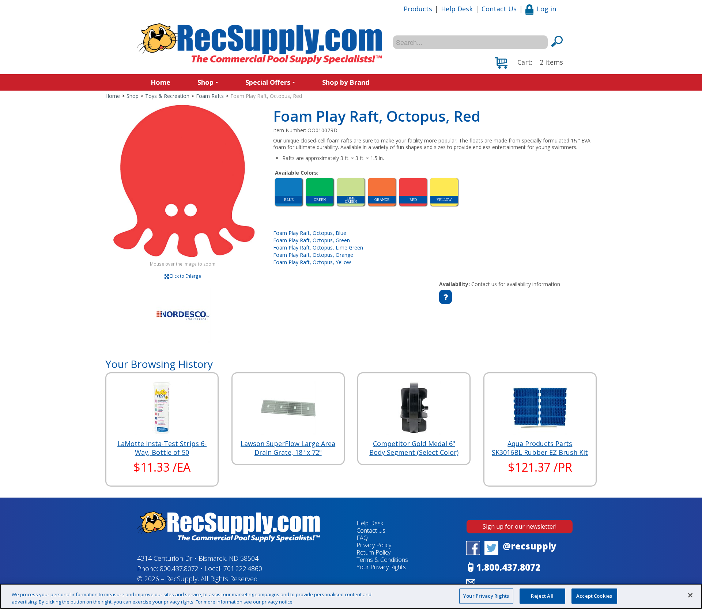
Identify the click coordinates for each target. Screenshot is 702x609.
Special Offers (267, 82)
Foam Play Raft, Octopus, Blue (309, 232)
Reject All (542, 596)
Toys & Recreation (167, 95)
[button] (529, 63)
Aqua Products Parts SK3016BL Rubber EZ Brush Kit (540, 448)
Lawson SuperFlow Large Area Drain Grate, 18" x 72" (288, 448)
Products (418, 8)
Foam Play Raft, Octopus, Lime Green (318, 247)
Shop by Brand (345, 82)
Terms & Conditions (382, 560)
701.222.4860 (242, 568)
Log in (546, 8)
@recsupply (529, 546)
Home (160, 82)
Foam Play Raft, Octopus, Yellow (312, 262)
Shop (205, 82)
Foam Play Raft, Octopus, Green (311, 240)
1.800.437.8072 (508, 567)
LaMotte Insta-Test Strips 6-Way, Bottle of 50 (162, 448)
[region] (351, 596)
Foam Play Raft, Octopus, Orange (313, 254)
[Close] (690, 595)
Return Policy (373, 552)
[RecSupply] (259, 43)
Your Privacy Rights (486, 596)
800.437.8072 (179, 568)
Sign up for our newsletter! (519, 526)
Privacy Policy (373, 545)
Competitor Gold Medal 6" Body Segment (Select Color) (413, 448)
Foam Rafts (210, 95)
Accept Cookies (594, 596)
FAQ (362, 538)
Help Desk (457, 8)
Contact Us (499, 8)
